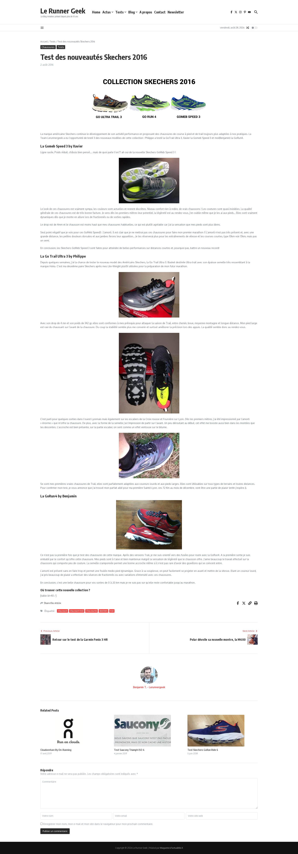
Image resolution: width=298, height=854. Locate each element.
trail (112, 611)
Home (96, 12)
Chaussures (48, 47)
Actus (106, 12)
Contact (160, 12)
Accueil (44, 41)
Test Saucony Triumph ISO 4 (129, 749)
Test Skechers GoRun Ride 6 (202, 749)
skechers (103, 611)
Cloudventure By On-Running (55, 749)
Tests (119, 12)
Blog (131, 12)
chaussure (62, 611)
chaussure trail (76, 611)
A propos (146, 12)
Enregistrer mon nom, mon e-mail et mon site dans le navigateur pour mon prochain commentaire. (98, 823)
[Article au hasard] (247, 27)
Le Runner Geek (62, 10)
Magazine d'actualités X (171, 848)
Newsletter (176, 12)
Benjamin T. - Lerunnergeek (149, 687)
